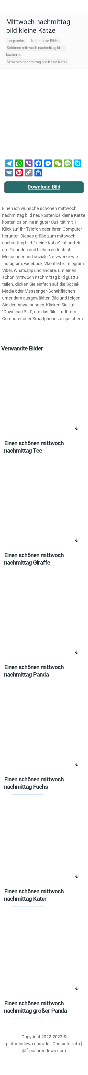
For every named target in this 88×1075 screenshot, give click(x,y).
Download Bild (44, 187)
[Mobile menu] (6, 7)
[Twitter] (37, 1060)
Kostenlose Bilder (45, 41)
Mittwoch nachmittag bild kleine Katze (37, 62)
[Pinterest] (50, 1060)
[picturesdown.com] (44, 7)
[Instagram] (62, 1060)
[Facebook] (25, 1060)
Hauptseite (15, 41)
